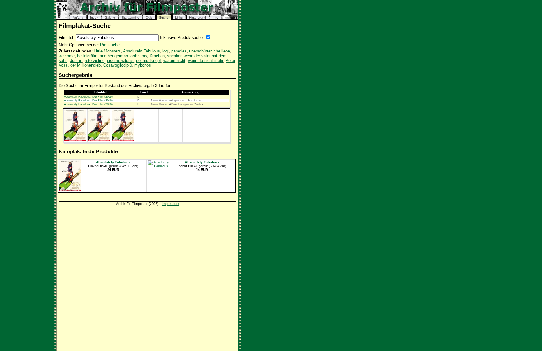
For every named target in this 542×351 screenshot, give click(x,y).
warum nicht (174, 60)
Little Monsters (107, 51)
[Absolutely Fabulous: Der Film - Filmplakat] (75, 140)
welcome (67, 55)
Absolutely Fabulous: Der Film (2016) (88, 96)
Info (215, 17)
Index (94, 17)
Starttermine (130, 17)
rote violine (94, 60)
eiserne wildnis (120, 60)
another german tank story (123, 55)
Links (179, 17)
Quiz (149, 17)
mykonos (142, 65)
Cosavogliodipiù (117, 65)
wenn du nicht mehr (205, 60)
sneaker (174, 55)
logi (165, 51)
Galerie (110, 17)
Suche (163, 17)
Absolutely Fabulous (141, 51)
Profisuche (110, 44)
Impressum (170, 204)
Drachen (157, 55)
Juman (76, 60)
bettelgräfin (87, 55)
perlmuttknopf (148, 60)
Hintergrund (197, 17)
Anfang (78, 17)
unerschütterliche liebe (209, 51)
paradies (179, 51)
